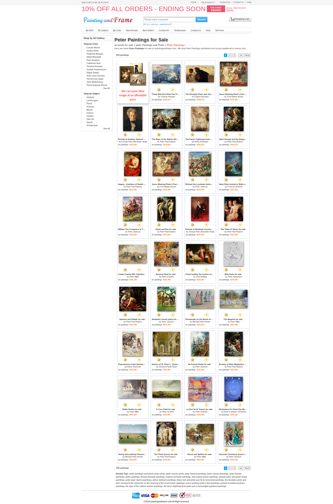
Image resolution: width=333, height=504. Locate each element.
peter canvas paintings (217, 474)
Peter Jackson (201, 187)
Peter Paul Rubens (168, 142)
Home (194, 2)
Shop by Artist (91, 44)
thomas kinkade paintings (153, 477)
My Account (207, 2)
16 (241, 55)
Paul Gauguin (93, 60)
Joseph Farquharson (96, 69)
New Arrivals (132, 30)
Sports (90, 122)
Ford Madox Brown (235, 97)
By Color (117, 30)
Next (247, 55)
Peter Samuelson (235, 277)
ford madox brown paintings (205, 477)
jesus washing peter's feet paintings (202, 483)
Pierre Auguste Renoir (97, 85)
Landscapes (92, 100)
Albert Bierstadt (94, 57)
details (230, 10)
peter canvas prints (175, 474)
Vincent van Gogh (95, 79)
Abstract (90, 97)
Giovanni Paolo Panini (168, 367)
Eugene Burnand (201, 97)
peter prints (159, 474)
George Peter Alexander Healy (134, 142)
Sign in (85, 2)
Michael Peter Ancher (201, 322)
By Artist (89, 30)
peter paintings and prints (141, 474)
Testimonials (180, 30)
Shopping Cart (242, 19)
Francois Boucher (235, 187)
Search (202, 19)
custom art (227, 48)
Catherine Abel (94, 63)
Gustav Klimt (92, 51)
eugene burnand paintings (178, 477)
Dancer (90, 113)
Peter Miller (134, 277)
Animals (90, 106)
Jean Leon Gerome (96, 76)
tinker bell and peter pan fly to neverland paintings (200, 480)
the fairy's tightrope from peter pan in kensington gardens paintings (195, 486)
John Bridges (201, 277)
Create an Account (99, 2)
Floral (89, 103)
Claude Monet (93, 47)
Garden (90, 116)
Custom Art (225, 2)
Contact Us (238, 2)
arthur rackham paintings (164, 480)
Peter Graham (168, 277)
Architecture (92, 125)
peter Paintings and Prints (150, 45)
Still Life (90, 119)
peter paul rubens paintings (138, 480)
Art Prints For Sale (108, 19)
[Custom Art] (133, 85)
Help (249, 2)
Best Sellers (148, 30)
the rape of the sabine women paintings (144, 486)
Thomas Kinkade (168, 97)
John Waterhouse (95, 82)
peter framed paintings (195, 474)
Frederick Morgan (95, 54)
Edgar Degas (93, 72)
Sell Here (219, 30)
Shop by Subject (92, 93)
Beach (90, 110)
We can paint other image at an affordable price (133, 95)
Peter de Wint (167, 412)
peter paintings (133, 477)
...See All (106, 88)
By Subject (103, 30)
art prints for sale (123, 45)
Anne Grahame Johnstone (235, 412)
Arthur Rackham (201, 142)
